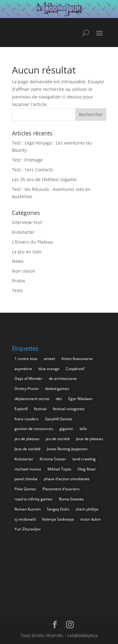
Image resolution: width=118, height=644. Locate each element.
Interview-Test (27, 222)
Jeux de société (27, 449)
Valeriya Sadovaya (58, 519)
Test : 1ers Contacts (32, 170)
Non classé (23, 271)
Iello (83, 428)
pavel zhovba (25, 479)
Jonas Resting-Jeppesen (67, 449)
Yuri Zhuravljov (27, 529)
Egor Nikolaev (80, 398)
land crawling (84, 459)
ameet (49, 358)
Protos (18, 281)
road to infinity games (33, 499)
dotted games (57, 388)
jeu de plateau (26, 438)
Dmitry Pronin (26, 388)
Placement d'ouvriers (61, 489)
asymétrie (23, 368)
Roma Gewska (71, 499)
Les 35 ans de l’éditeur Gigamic (44, 179)
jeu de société (58, 438)
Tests (17, 290)
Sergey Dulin (58, 509)
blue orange (48, 368)
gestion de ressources (33, 428)
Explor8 (21, 408)
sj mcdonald (25, 519)
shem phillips (87, 509)
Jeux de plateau (89, 438)
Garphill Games (58, 419)
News (18, 261)
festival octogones (69, 408)
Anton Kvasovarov (77, 358)
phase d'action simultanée (67, 479)
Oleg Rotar (86, 469)
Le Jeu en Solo (26, 252)
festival (40, 408)
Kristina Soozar (53, 459)
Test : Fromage (27, 160)
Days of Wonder (28, 378)
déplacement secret (31, 398)
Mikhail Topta (59, 469)
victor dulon (90, 519)
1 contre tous (25, 358)
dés (59, 398)
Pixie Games (25, 489)
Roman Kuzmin (27, 509)
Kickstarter (23, 232)
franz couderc (26, 419)
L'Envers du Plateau (32, 242)
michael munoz (27, 469)
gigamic (66, 428)
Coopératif (75, 368)
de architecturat (63, 378)
